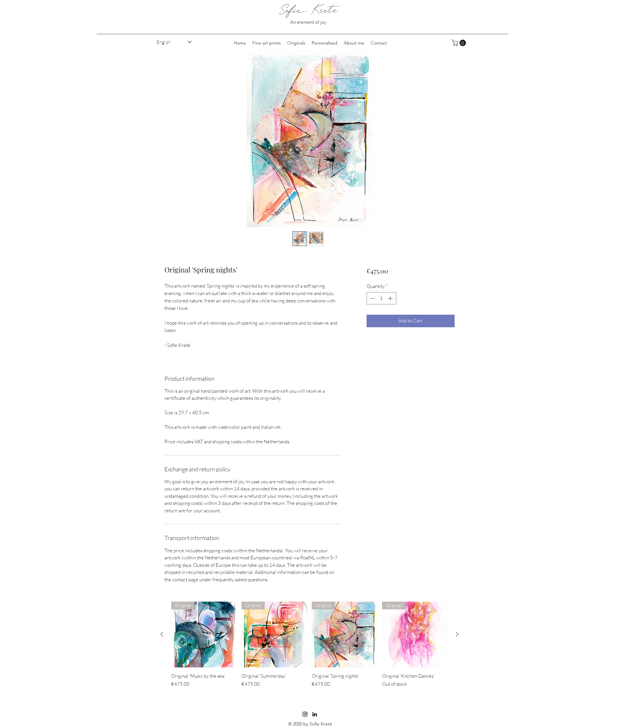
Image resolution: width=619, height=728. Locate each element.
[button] (459, 43)
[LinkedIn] (314, 714)
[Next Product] (457, 634)
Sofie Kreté (309, 10)
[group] (309, 648)
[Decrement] (372, 298)
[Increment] (391, 298)
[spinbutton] (381, 298)
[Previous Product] (162, 634)
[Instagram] (305, 714)
